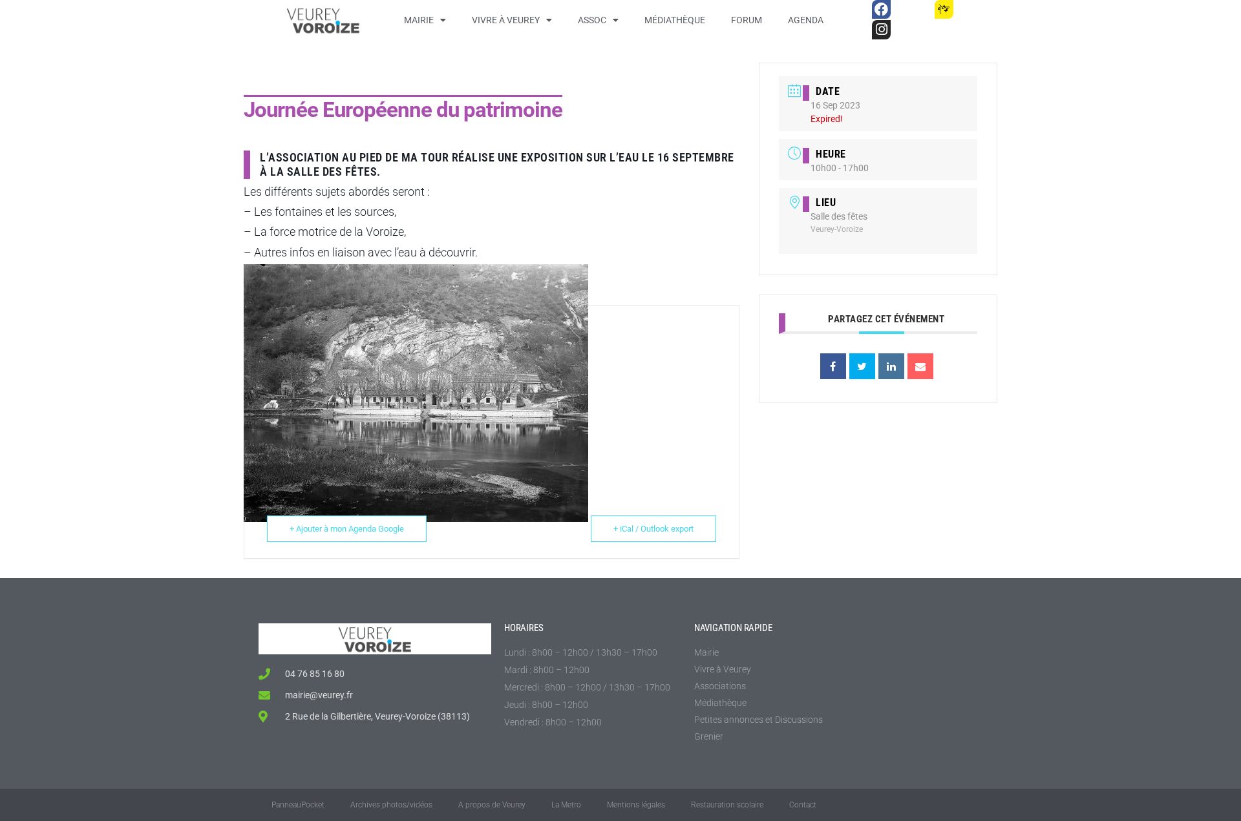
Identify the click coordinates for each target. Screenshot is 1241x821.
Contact (802, 804)
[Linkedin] (891, 366)
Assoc (592, 20)
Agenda (805, 20)
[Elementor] (975, 9)
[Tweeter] (862, 366)
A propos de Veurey (491, 804)
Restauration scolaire (727, 804)
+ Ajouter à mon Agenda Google (347, 529)
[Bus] (912, 9)
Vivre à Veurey (506, 20)
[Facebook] (881, 9)
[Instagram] (881, 29)
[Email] (920, 366)
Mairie (419, 20)
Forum (746, 20)
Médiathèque (674, 20)
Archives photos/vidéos (391, 804)
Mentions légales (636, 804)
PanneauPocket (297, 804)
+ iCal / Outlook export (653, 529)
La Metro (566, 804)
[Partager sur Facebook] (833, 366)
